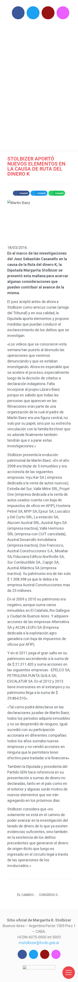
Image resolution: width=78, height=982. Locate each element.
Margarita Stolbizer (41, 84)
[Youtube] (48, 12)
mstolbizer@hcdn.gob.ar (39, 943)
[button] (21, 193)
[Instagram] (63, 12)
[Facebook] (18, 12)
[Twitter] (33, 12)
